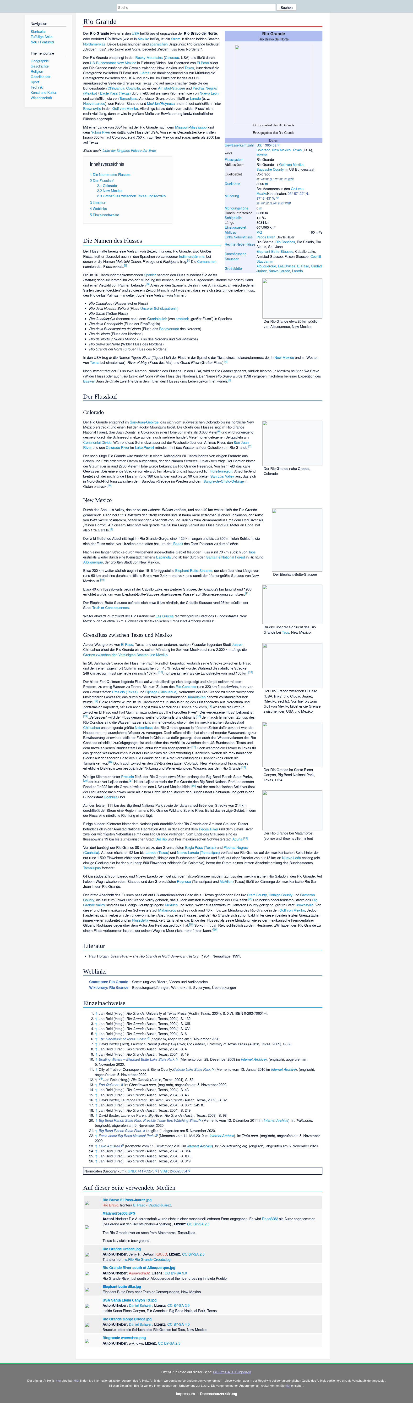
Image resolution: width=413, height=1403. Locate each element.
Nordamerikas (94, 43)
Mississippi (198, 127)
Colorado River (117, 447)
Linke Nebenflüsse (239, 236)
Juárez (144, 72)
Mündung (232, 195)
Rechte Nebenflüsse (240, 244)
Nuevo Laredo (279, 270)
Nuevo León (209, 93)
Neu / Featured (42, 41)
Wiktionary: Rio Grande (108, 987)
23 (245, 838)
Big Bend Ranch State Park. (120, 1130)
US (258, 144)
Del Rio (161, 838)
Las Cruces (286, 265)
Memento (188, 1059)
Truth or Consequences (110, 607)
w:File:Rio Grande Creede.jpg (147, 1259)
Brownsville (92, 108)
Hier (76, 1380)
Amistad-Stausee (171, 87)
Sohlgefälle (233, 217)
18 (110, 762)
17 (193, 747)
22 (193, 786)
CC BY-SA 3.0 (176, 1272)
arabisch (182, 318)
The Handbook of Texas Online (123, 1038)
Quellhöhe (232, 183)
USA (135, 33)
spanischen (159, 43)
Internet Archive (253, 1059)
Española (163, 556)
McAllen (153, 103)
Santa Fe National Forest (225, 556)
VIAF (164, 1170)
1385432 (270, 144)
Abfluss (230, 232)
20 (85, 780)
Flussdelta (140, 920)
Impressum (185, 1393)
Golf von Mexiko (291, 164)
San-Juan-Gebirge (144, 421)
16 (198, 716)
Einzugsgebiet (235, 227)
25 (191, 924)
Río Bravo (110, 1204)
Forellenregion (221, 470)
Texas (297, 149)
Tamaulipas (128, 98)
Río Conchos (285, 241)
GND (132, 1170)
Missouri (182, 127)
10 (102, 579)
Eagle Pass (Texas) (115, 93)
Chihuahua (116, 87)
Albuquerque (266, 265)
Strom (175, 38)
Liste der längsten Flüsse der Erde (129, 150)
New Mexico (281, 149)
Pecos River (265, 236)
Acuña (237, 838)
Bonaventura (169, 328)
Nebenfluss (144, 727)
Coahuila (133, 87)
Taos (285, 632)
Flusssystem (234, 159)
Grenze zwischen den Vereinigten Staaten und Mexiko (125, 654)
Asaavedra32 (139, 1272)
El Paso (303, 265)
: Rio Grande (108, 981)
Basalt (178, 543)
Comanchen (206, 261)
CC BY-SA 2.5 (198, 1223)
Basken (89, 380)
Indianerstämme (191, 256)
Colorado (263, 149)
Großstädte (233, 268)
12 (160, 672)
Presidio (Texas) (125, 691)
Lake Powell (144, 447)
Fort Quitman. (109, 1084)
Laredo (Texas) (157, 852)
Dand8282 (270, 1218)
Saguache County (270, 169)
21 (131, 780)
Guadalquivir (157, 318)
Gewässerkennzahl (239, 144)
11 (247, 593)
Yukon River (100, 132)
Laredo (297, 270)
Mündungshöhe (236, 207)
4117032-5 (146, 1170)
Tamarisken (196, 696)
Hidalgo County (281, 894)
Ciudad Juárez (159, 1204)
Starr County (257, 894)
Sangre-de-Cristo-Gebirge (223, 481)
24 (250, 899)
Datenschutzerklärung (218, 1393)
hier (58, 1380)
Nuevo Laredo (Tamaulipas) (198, 852)
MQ (259, 232)
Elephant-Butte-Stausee (274, 251)
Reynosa (168, 103)
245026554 (178, 1170)
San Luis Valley (222, 476)
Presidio (127, 776)
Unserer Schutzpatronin (158, 308)
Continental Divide (97, 442)
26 (215, 929)
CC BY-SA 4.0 (178, 1324)
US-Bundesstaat (103, 62)
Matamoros (167, 910)
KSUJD (161, 1254)
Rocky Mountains (149, 57)
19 (243, 767)
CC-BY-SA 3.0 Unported (232, 1371)
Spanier (150, 274)
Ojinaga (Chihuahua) (161, 691)
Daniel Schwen (140, 1305)
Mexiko (261, 154)
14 (210, 706)
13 (250, 672)
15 (85, 716)
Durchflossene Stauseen (235, 256)
